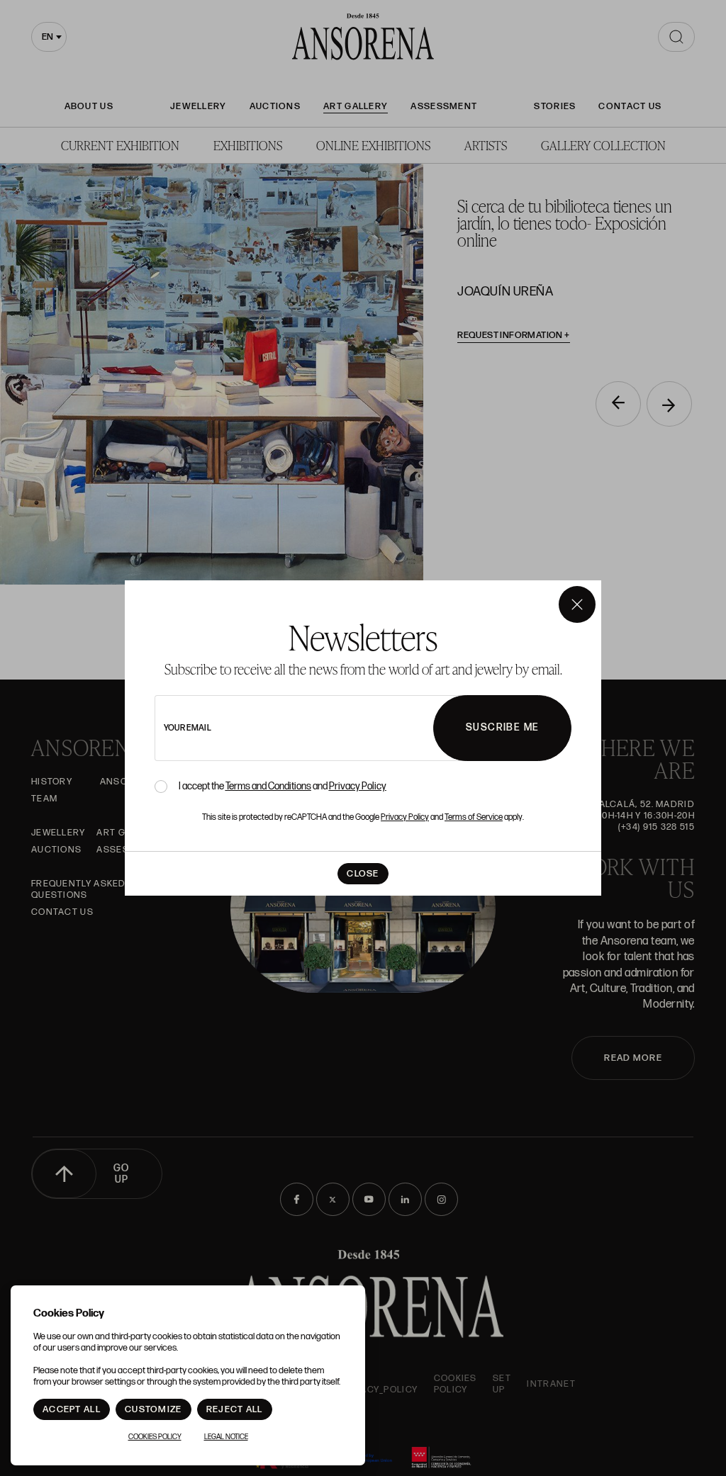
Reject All (234, 1409)
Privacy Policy (357, 786)
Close (363, 873)
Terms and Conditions (268, 786)
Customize (153, 1409)
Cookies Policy (155, 1437)
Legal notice (226, 1437)
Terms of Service (474, 817)
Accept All (72, 1409)
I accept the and (282, 786)
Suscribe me (502, 727)
